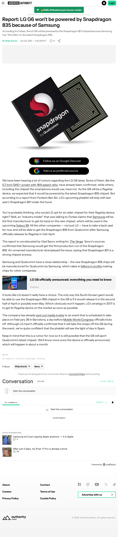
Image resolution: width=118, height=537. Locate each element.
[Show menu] (3, 3)
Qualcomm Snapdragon (26, 358)
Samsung (99, 217)
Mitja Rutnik (11, 40)
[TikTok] (114, 484)
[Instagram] (87, 484)
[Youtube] (97, 484)
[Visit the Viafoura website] (109, 464)
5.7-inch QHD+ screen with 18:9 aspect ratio (30, 185)
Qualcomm (10, 358)
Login (112, 3)
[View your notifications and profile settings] (113, 402)
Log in (103, 381)
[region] (59, 423)
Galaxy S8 (22, 225)
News (5, 355)
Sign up (110, 381)
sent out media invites (50, 315)
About (6, 484)
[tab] (11, 402)
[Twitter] (106, 484)
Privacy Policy (10, 498)
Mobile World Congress (78, 319)
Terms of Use (47, 491)
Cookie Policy (48, 498)
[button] (59, 3)
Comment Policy (77, 374)
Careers (6, 491)
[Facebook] (79, 484)
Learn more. (85, 15)
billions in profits (91, 266)
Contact (45, 484)
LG (3, 358)
